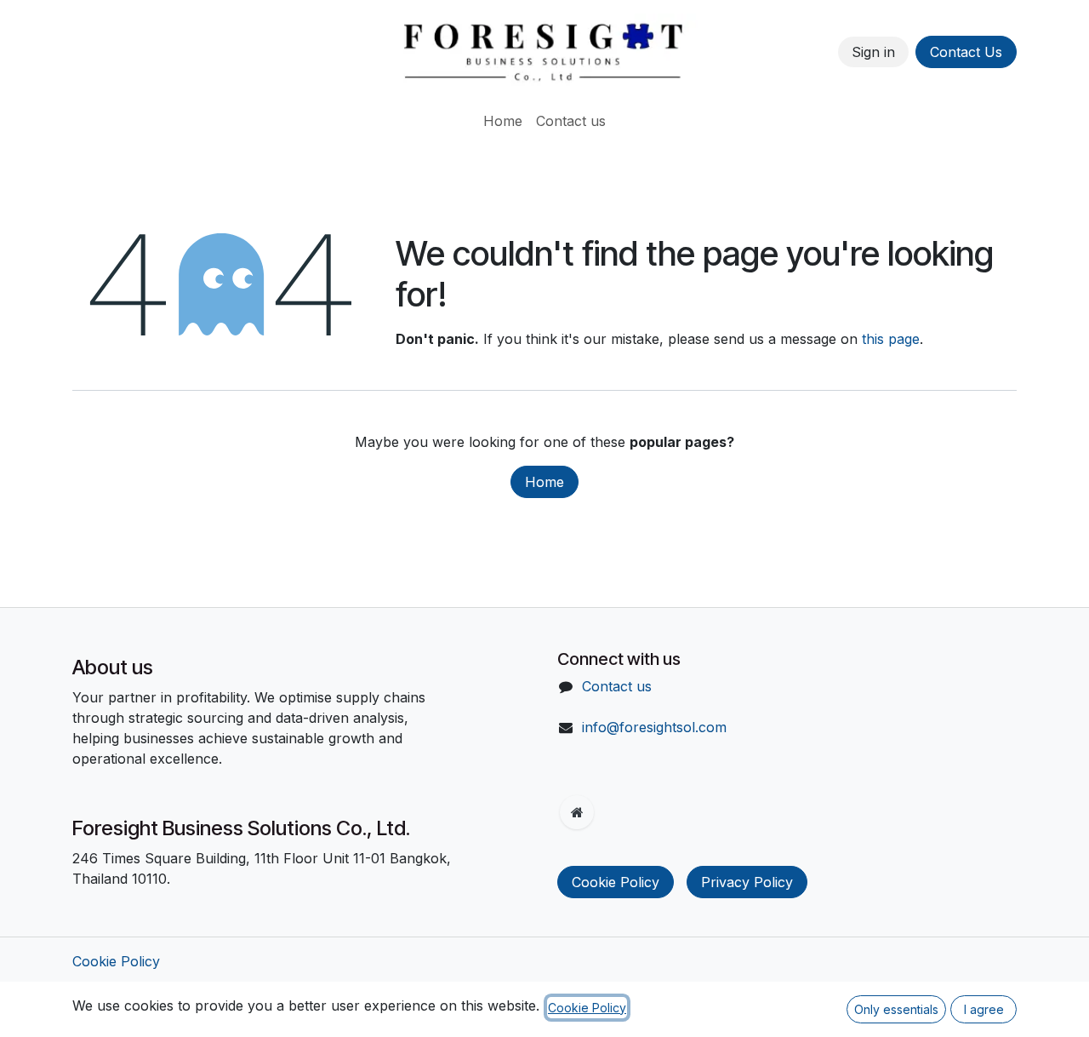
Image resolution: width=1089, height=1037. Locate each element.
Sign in (873, 51)
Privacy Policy (747, 882)
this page (891, 338)
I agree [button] (984, 1009)
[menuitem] (502, 121)
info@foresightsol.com (654, 727)
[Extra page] (577, 812)
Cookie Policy (615, 882)
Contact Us (966, 51)
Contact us (617, 686)
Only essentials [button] (896, 1009)
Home (544, 481)
